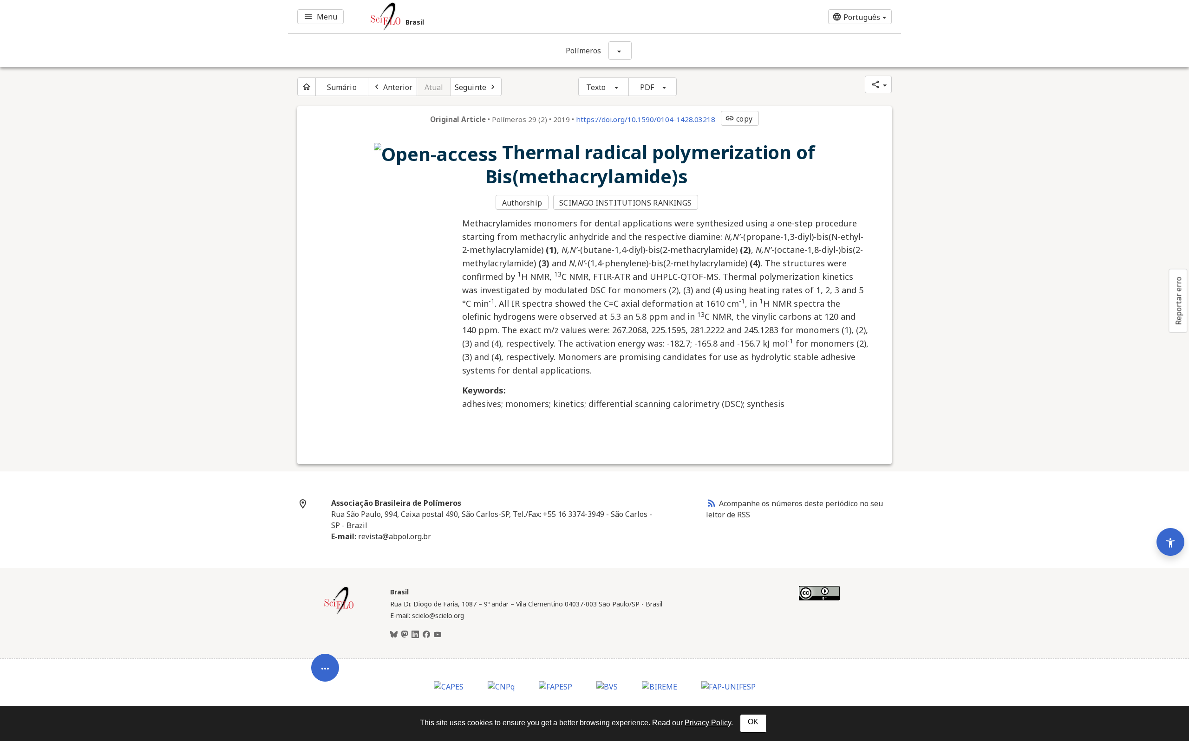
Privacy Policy (708, 723)
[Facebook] (426, 635)
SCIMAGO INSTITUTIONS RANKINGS (625, 203)
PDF (647, 87)
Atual (434, 87)
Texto (596, 87)
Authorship (522, 203)
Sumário (342, 87)
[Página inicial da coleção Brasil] (339, 613)
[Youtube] (437, 635)
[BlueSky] (394, 635)
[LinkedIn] (415, 635)
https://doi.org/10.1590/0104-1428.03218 (645, 119)
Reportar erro (1178, 301)
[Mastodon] (404, 635)
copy (738, 119)
